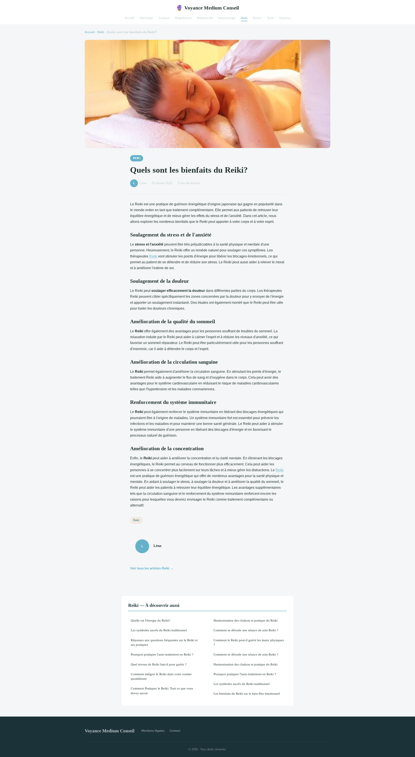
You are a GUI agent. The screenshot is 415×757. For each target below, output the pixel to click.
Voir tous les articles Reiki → (151, 568)
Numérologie (227, 18)
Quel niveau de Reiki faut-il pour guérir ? (159, 664)
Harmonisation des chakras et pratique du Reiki (246, 620)
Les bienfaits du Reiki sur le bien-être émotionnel (247, 693)
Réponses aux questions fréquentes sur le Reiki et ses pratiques (164, 642)
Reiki (244, 18)
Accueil (129, 18)
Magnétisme (183, 18)
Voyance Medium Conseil (207, 8)
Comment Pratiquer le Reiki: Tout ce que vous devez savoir (162, 690)
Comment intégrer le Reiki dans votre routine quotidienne (161, 676)
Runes (257, 18)
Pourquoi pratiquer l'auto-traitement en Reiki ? (162, 654)
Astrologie (146, 18)
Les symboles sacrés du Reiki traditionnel (159, 630)
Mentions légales (152, 730)
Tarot (270, 18)
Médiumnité (205, 18)
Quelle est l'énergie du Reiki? (150, 620)
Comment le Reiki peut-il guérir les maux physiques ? (249, 642)
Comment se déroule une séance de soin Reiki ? (246, 630)
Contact (175, 730)
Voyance (284, 18)
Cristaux (164, 18)
